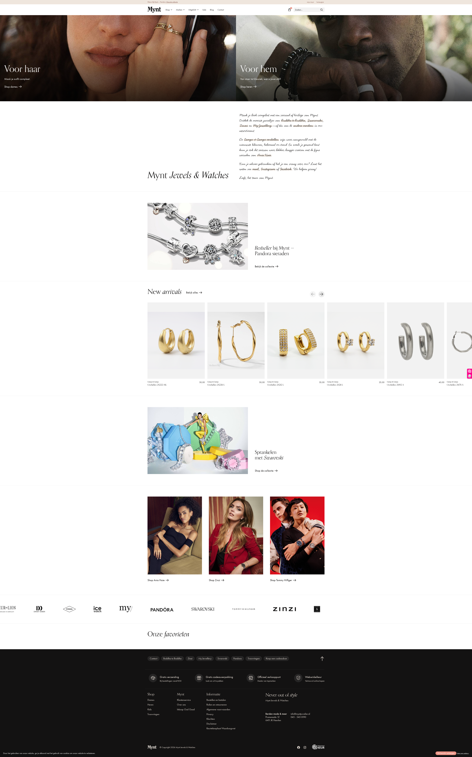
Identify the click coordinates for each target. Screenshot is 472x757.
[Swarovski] (128, 609)
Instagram (268, 169)
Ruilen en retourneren (216, 704)
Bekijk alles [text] (194, 293)
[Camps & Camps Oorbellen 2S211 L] (355, 340)
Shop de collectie (172, 2)
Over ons (181, 704)
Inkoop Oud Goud (186, 709)
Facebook (286, 169)
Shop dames (11, 86)
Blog (212, 9)
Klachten (210, 718)
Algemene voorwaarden (218, 709)
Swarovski (315, 120)
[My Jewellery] (51, 609)
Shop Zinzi (214, 580)
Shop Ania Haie (156, 580)
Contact (221, 9)
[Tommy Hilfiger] (169, 609)
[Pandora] (87, 609)
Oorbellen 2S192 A (395, 385)
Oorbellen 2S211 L (335, 385)
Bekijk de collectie (264, 266)
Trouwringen (254, 658)
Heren (150, 704)
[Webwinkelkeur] (318, 748)
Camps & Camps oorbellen (261, 139)
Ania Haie (264, 155)
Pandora (237, 658)
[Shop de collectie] (198, 440)
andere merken (303, 125)
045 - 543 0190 (298, 717)
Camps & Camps (153, 382)
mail (256, 169)
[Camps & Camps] (242, 609)
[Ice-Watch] (23, 609)
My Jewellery (262, 125)
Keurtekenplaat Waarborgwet (220, 728)
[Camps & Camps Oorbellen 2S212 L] (295, 340)
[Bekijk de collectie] (198, 236)
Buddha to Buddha (293, 120)
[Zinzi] (209, 609)
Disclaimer (211, 723)
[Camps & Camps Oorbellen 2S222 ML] (176, 340)
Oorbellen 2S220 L (216, 385)
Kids (150, 709)
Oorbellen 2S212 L (275, 385)
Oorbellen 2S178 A (455, 385)
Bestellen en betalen (216, 700)
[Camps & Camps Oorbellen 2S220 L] (236, 340)
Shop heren (246, 86)
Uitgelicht (192, 9)
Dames (151, 700)
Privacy (209, 714)
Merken (179, 9)
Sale (204, 9)
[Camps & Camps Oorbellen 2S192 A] (415, 340)
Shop (167, 9)
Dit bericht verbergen (446, 753)
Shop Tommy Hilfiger (281, 580)
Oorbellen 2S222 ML (157, 385)
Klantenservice (184, 700)
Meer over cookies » (463, 753)
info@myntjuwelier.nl (300, 713)
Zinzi (244, 125)
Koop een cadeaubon (276, 658)
